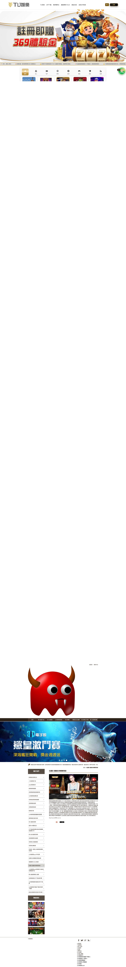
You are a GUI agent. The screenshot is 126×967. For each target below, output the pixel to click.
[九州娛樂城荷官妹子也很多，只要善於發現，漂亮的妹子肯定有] (36, 905)
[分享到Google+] (85, 940)
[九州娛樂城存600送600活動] (52, 691)
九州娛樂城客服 (58, 719)
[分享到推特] (82, 940)
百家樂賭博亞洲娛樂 (33, 838)
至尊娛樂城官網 (32, 807)
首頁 (32, 719)
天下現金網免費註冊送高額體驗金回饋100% (36, 830)
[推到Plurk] (56, 822)
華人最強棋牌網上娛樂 (34, 874)
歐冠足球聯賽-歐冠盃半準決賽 (35, 892)
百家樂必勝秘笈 (32, 845)
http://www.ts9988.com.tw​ (55, 817)
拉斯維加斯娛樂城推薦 (34, 799)
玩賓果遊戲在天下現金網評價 (35, 878)
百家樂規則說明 (32, 803)
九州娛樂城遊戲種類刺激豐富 (35, 814)
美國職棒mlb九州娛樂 (34, 861)
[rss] (89, 940)
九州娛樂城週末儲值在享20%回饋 (36, 882)
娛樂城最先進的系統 (33, 818)
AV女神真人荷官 (85, 719)
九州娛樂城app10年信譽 (34, 854)
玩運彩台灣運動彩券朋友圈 (35, 858)
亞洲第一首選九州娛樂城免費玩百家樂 (36, 850)
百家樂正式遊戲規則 (33, 841)
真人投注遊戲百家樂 (33, 834)
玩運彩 (94, 803)
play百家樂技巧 (32, 784)
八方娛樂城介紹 (32, 781)
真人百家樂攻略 (93, 719)
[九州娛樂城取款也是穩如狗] (63, 746)
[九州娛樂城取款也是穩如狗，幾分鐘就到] (36, 922)
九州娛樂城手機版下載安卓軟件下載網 (36, 887)
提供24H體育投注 (33, 825)
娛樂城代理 (31, 810)
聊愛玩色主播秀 (76, 719)
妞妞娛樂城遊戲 (32, 788)
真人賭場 (67, 719)
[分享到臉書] (78, 940)
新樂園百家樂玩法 (33, 777)
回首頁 (90, 664)
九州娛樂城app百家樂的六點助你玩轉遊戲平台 (36, 870)
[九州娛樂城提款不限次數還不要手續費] (36, 914)
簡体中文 (96, 664)
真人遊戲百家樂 (32, 821)
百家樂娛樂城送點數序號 (34, 792)
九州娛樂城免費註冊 (33, 795)
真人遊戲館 (49, 719)
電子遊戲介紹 (41, 719)
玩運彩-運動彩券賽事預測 (34, 865)
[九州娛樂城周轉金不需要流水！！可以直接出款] (36, 930)
